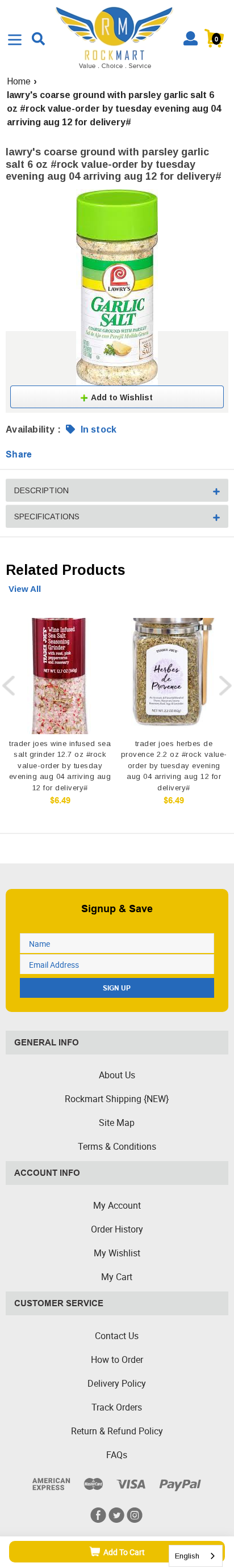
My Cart (116, 1276)
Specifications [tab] (47, 516)
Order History (117, 1229)
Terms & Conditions (117, 1146)
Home (19, 81)
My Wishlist (117, 1253)
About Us (117, 1075)
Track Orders (116, 1407)
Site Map (117, 1122)
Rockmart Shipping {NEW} (117, 1098)
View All (25, 589)
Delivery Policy (116, 1383)
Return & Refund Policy (117, 1431)
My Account (117, 1205)
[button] (117, 397)
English (187, 1556)
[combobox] (196, 1556)
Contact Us (117, 1335)
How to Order (117, 1359)
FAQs (116, 1455)
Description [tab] (41, 490)
